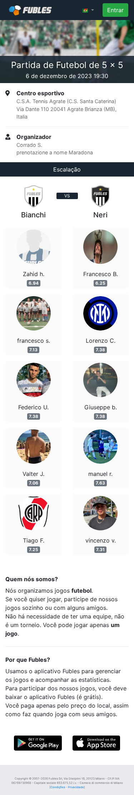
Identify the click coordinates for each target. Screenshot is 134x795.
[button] (88, 10)
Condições (57, 787)
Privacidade (76, 787)
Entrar (115, 10)
